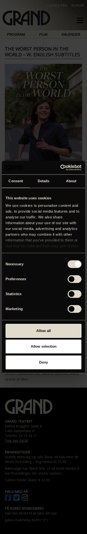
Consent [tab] (15, 181)
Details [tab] (44, 181)
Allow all (43, 331)
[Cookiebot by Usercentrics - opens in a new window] (61, 167)
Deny (43, 362)
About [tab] (71, 181)
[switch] (74, 279)
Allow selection (44, 346)
